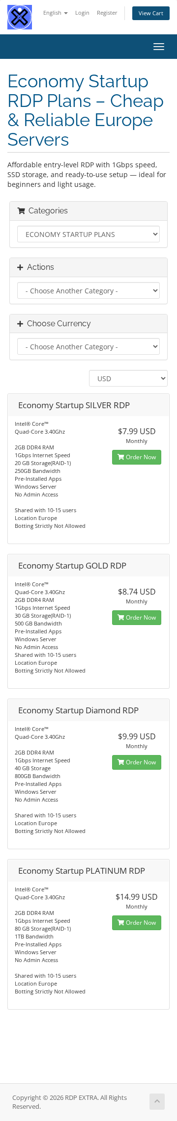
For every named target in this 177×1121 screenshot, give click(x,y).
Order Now (140, 457)
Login (82, 12)
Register (107, 12)
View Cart (151, 13)
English (53, 12)
